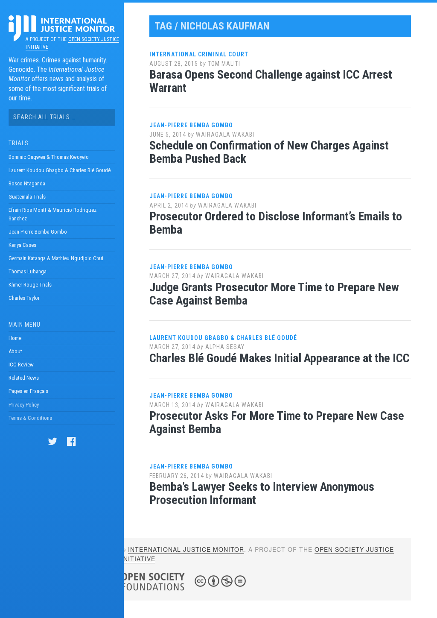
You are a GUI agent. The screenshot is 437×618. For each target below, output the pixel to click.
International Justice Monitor (186, 549)
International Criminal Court (198, 54)
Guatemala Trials (27, 196)
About (15, 351)
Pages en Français (28, 391)
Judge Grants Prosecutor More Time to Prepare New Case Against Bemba (274, 294)
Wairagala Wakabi (225, 134)
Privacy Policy (24, 404)
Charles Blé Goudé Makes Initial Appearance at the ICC (279, 358)
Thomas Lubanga (28, 271)
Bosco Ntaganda (27, 183)
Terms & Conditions (30, 418)
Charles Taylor (24, 298)
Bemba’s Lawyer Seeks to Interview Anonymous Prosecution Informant (261, 493)
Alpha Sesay (225, 346)
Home (15, 338)
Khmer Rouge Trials (30, 284)
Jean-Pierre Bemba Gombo (38, 231)
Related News (24, 378)
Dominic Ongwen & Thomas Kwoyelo (49, 157)
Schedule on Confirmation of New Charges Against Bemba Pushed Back (269, 152)
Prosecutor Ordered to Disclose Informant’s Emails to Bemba (275, 223)
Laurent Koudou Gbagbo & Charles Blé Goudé (60, 170)
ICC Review (21, 364)
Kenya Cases (22, 245)
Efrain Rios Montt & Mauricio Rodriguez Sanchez (52, 214)
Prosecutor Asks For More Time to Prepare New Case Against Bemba (276, 422)
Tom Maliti (224, 63)
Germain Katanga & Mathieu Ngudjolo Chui (56, 258)
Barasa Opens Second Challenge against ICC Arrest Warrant (270, 81)
